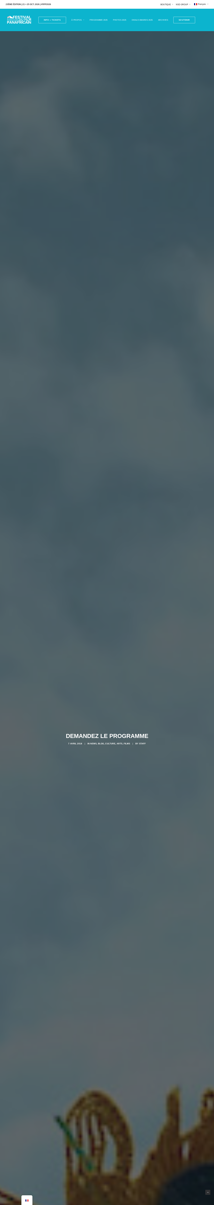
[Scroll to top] (207, 1192)
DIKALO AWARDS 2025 (142, 20)
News (93, 743)
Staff (142, 743)
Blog (101, 743)
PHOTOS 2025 (119, 20)
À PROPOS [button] (76, 20)
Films (127, 743)
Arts (120, 743)
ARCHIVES (163, 20)
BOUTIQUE (165, 4)
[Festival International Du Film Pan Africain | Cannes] (19, 20)
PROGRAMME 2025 (99, 20)
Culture (110, 743)
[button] (183, 20)
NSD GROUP (182, 4)
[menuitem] (167, 4)
